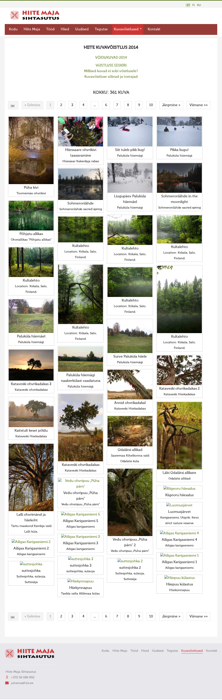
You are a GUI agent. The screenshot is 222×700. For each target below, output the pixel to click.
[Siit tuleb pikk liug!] (130, 131)
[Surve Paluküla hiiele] (130, 336)
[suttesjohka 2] (130, 561)
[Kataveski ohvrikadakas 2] (179, 370)
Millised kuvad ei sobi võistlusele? (111, 71)
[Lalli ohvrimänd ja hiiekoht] (31, 477)
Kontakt (154, 29)
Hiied (65, 29)
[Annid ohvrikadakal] (130, 384)
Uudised (82, 29)
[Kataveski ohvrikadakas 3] (31, 365)
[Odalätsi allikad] (130, 431)
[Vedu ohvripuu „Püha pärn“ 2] (130, 502)
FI (193, 5)
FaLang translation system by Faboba (23, 631)
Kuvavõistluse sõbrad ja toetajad (111, 77)
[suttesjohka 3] (80, 559)
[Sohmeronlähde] (80, 184)
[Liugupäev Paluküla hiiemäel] (130, 178)
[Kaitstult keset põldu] (31, 412)
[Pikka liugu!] (179, 131)
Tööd (50, 29)
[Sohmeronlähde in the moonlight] (179, 178)
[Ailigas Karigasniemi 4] (179, 533)
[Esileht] (34, 19)
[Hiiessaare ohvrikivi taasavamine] (80, 131)
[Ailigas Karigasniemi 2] (31, 542)
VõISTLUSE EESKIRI (111, 65)
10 (151, 105)
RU (199, 5)
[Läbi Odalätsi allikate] (179, 436)
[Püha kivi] (31, 150)
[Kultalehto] (130, 230)
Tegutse (101, 29)
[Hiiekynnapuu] (80, 581)
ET (188, 5)
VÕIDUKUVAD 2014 (111, 58)
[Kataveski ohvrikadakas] (80, 428)
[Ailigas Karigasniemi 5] (80, 514)
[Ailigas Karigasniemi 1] (179, 556)
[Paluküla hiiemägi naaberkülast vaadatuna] (80, 359)
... (94, 105)
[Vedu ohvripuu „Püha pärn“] (80, 484)
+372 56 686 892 (22, 677)
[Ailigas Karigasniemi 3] (80, 537)
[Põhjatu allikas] (31, 215)
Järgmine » (171, 105)
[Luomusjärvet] (179, 505)
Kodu (13, 29)
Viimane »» (198, 105)
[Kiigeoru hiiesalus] (179, 489)
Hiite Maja (32, 29)
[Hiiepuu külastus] (179, 578)
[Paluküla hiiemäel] (31, 316)
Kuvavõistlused (126, 29)
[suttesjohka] (31, 564)
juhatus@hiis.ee (22, 683)
